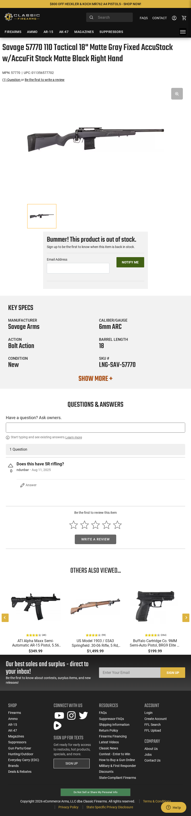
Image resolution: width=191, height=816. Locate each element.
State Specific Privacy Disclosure (109, 807)
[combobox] (109, 17)
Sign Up (173, 673)
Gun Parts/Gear (19, 748)
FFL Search (152, 724)
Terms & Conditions (157, 801)
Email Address (57, 259)
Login (148, 713)
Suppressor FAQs (111, 719)
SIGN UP (71, 763)
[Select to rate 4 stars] (106, 524)
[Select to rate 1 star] (73, 524)
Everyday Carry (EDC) (23, 760)
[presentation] (5, 618)
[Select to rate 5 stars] (117, 524)
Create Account (155, 719)
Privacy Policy (68, 807)
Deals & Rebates (19, 771)
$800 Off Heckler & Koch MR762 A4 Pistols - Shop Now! (95, 4)
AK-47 (12, 730)
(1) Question (11, 80)
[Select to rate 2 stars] (84, 524)
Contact (159, 18)
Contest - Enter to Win (114, 754)
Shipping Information (114, 724)
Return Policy (108, 730)
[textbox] (95, 428)
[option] (95, 140)
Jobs (148, 754)
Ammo (13, 719)
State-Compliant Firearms (117, 778)
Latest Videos (109, 742)
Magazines (16, 736)
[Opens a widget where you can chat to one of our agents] (173, 808)
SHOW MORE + (95, 379)
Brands (13, 766)
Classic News (108, 748)
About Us (151, 749)
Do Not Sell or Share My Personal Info (95, 792)
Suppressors (17, 742)
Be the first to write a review (45, 80)
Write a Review (95, 539)
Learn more (73, 437)
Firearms (14, 713)
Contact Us (152, 760)
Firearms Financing (113, 736)
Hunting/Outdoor (20, 754)
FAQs (144, 18)
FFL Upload (152, 730)
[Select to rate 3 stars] (95, 524)
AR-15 (12, 724)
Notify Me (130, 262)
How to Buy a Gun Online (117, 760)
